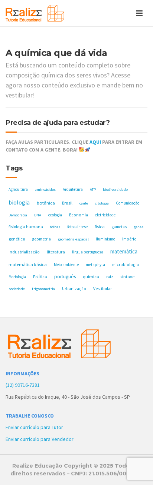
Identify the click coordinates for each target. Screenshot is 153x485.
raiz (109, 276)
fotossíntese (77, 226)
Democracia (18, 215)
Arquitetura (73, 189)
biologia (19, 202)
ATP (93, 189)
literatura (56, 252)
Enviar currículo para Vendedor (40, 439)
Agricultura (18, 189)
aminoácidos (45, 189)
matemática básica (28, 264)
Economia (78, 214)
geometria (41, 239)
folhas (55, 227)
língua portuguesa (87, 252)
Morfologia (17, 276)
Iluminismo (105, 239)
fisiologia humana (26, 226)
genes (138, 227)
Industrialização (24, 252)
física (100, 226)
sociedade (17, 288)
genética (17, 239)
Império (129, 239)
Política (40, 276)
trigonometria (43, 288)
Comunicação (127, 203)
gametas (119, 226)
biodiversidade (115, 189)
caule (83, 203)
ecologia (55, 214)
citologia (102, 203)
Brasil (67, 203)
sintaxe (127, 276)
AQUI (95, 142)
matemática (123, 251)
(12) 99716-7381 (23, 385)
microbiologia (125, 264)
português (65, 276)
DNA (37, 215)
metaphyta (95, 264)
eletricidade (105, 214)
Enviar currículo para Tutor (34, 427)
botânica (46, 203)
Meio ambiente (66, 264)
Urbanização (74, 288)
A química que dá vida (56, 52)
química (91, 276)
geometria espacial (73, 239)
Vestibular (102, 288)
